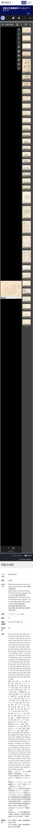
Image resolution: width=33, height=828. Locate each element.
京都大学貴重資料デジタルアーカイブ (16, 9)
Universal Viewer (25, 559)
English (29, 2)
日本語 (24, 2)
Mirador (29, 555)
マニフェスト (18, 555)
